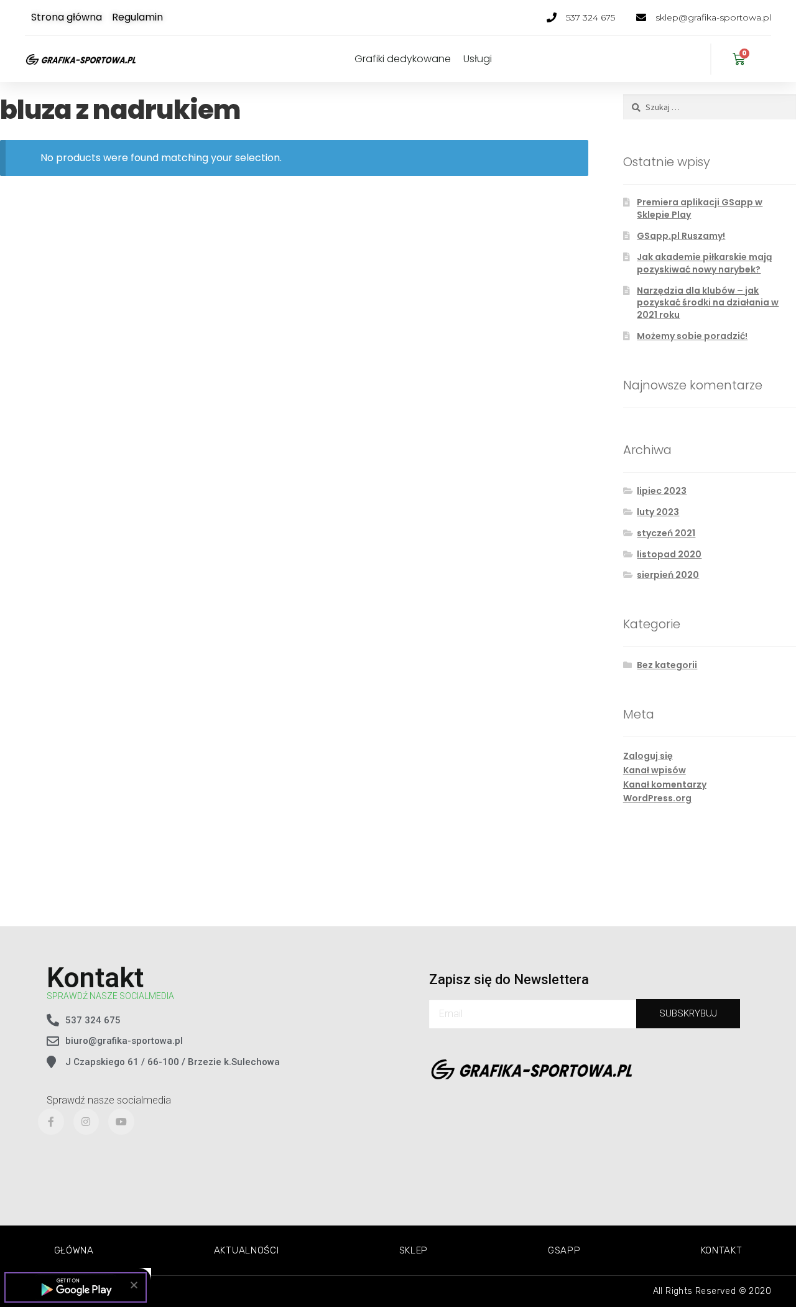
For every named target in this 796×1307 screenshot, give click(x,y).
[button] (134, 1285)
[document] (398, 653)
